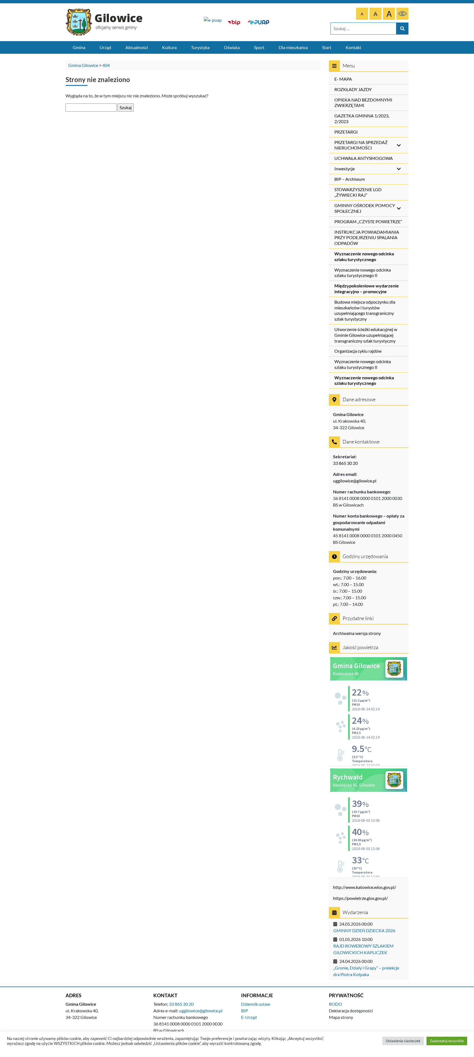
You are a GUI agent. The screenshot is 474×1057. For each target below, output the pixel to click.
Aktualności (136, 47)
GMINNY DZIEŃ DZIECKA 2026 (364, 930)
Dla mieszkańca (293, 47)
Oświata (232, 47)
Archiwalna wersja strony (357, 633)
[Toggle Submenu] (398, 145)
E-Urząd (249, 1017)
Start (326, 47)
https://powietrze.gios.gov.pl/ (360, 898)
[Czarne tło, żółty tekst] (402, 14)
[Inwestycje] (213, 22)
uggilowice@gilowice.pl (354, 480)
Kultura (169, 47)
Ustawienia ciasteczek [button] (403, 1041)
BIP (244, 1010)
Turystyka (200, 47)
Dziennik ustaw (255, 1004)
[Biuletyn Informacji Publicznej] (234, 22)
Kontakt (353, 47)
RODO (335, 1004)
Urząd (105, 47)
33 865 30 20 (345, 463)
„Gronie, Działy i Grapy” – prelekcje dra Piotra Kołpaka (366, 971)
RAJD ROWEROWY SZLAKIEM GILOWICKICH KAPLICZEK (363, 949)
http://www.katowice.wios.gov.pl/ (364, 887)
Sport (259, 47)
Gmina (79, 47)
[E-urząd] (258, 22)
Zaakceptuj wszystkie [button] (447, 1041)
